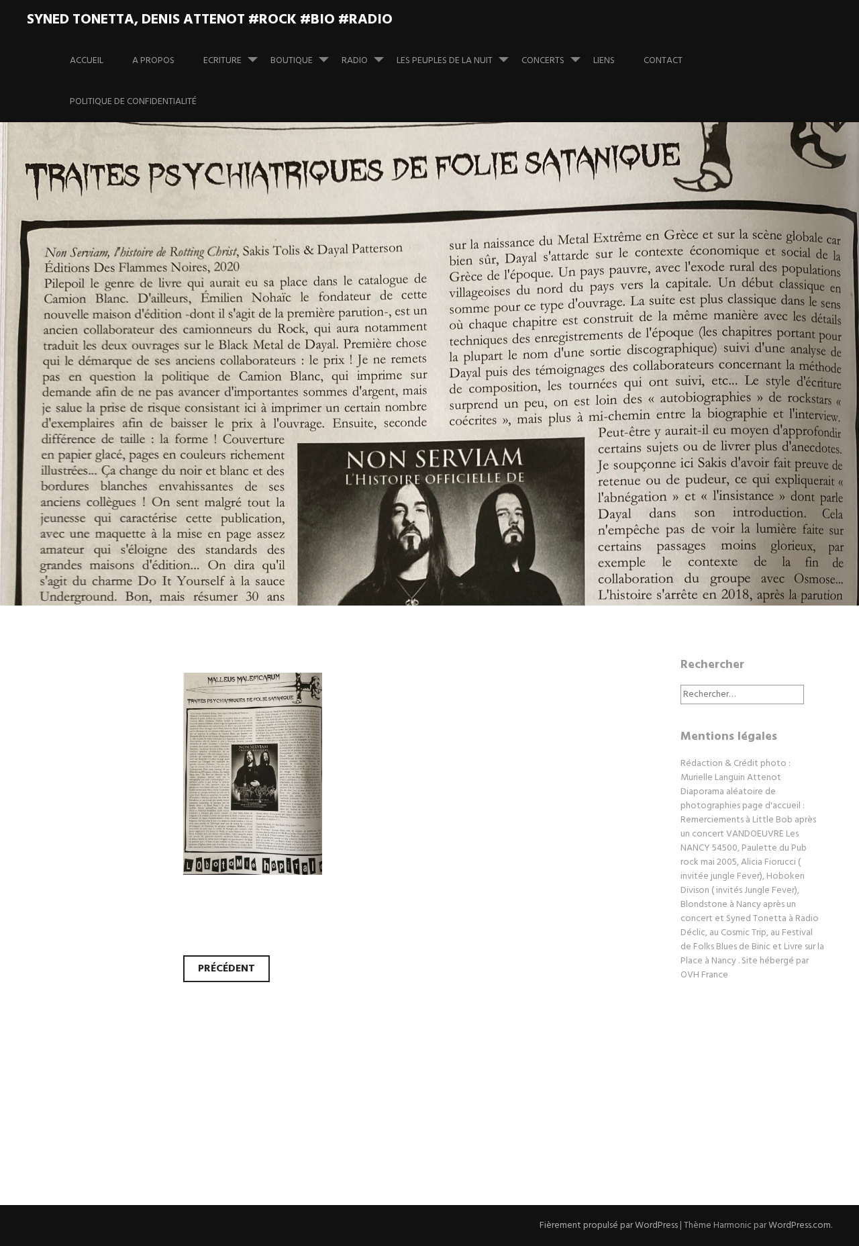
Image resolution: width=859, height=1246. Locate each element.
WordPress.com (799, 1225)
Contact (663, 60)
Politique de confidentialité (133, 101)
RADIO (355, 60)
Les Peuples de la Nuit (445, 60)
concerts (542, 60)
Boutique (291, 60)
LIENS (604, 60)
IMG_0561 (116, 393)
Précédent (226, 968)
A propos (153, 60)
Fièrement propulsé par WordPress (609, 1225)
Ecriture (222, 60)
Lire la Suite (72, 481)
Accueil (86, 60)
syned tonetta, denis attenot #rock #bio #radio (210, 20)
